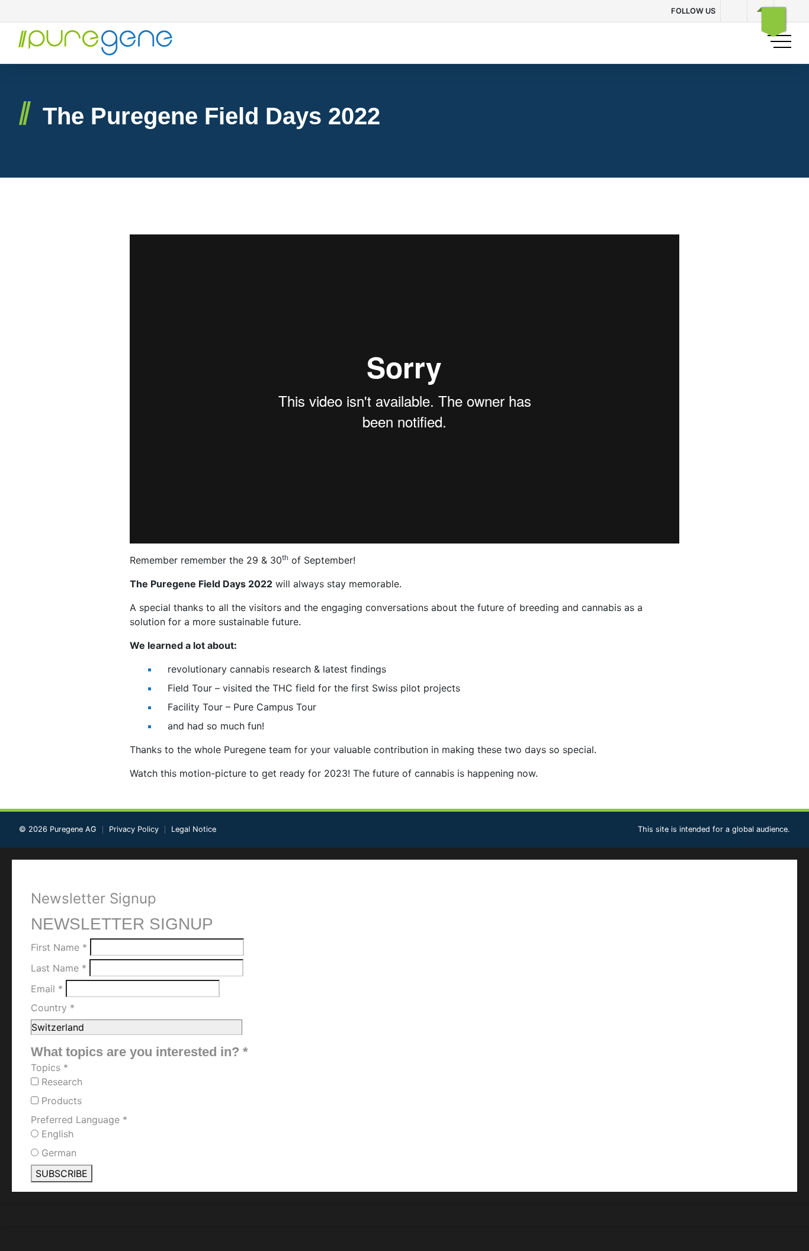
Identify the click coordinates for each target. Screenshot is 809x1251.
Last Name (58, 968)
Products (60, 1101)
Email (47, 989)
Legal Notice (193, 829)
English (55, 1134)
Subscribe (62, 1173)
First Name (59, 947)
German (57, 1153)
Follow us (693, 11)
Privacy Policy (134, 829)
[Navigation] (779, 41)
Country (53, 1008)
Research (60, 1082)
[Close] (773, 19)
